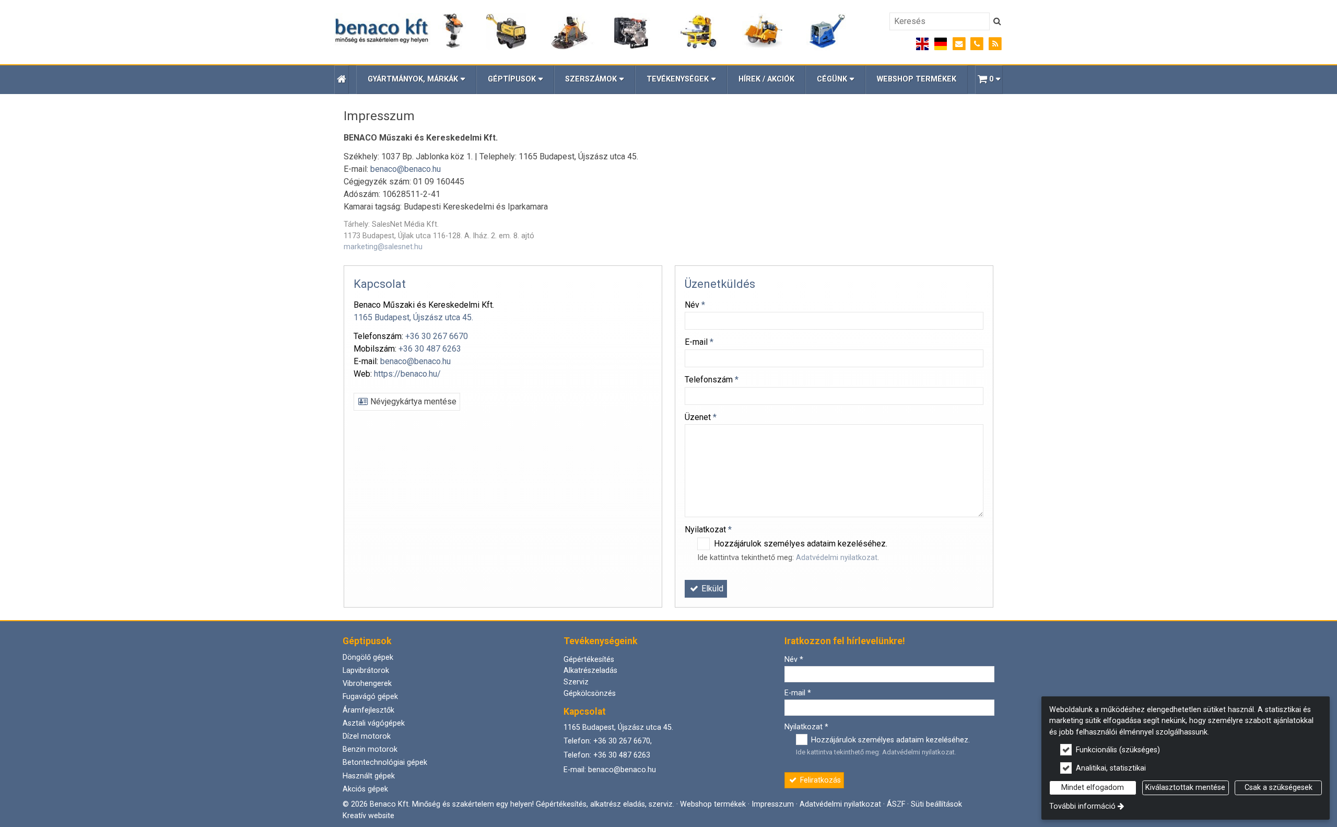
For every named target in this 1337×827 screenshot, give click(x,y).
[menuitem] (341, 79)
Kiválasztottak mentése (1185, 787)
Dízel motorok (367, 736)
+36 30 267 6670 (436, 336)
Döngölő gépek (368, 657)
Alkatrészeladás (590, 670)
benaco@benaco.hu (405, 169)
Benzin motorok (370, 749)
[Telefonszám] (976, 44)
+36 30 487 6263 (429, 349)
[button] (989, 79)
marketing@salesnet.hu (383, 246)
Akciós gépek (365, 789)
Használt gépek (369, 776)
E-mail (699, 342)
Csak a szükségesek (1278, 787)
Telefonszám (711, 380)
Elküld (711, 588)
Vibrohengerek (367, 683)
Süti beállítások (936, 804)
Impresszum (773, 804)
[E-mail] (959, 44)
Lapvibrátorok (366, 670)
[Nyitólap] (590, 32)
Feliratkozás (819, 780)
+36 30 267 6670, (622, 741)
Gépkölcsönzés (590, 693)
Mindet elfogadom (1092, 787)
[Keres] (997, 21)
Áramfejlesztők (368, 710)
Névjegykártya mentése (412, 401)
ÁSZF (896, 804)
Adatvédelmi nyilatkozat (836, 557)
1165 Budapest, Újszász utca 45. (413, 317)
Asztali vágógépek (374, 723)
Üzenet (701, 417)
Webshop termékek (713, 804)
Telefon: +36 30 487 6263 (607, 755)
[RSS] (995, 44)
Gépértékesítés (589, 659)
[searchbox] (939, 21)
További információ (1082, 806)
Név (695, 305)
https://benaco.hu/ (407, 374)
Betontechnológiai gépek (385, 762)
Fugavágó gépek (370, 696)
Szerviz (576, 682)
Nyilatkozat (708, 529)
